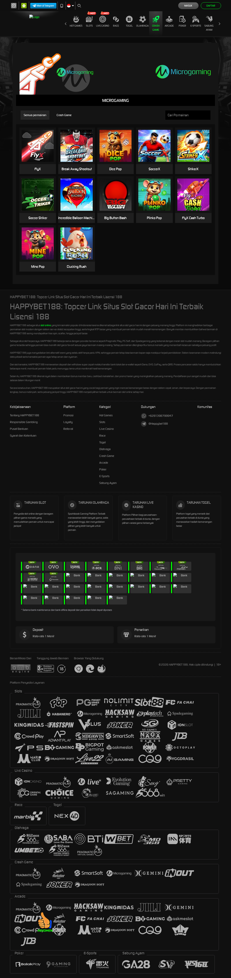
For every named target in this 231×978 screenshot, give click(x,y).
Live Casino (102, 25)
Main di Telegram (45, 5)
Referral (68, 429)
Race (116, 25)
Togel (129, 25)
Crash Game (155, 27)
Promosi (68, 415)
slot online (46, 325)
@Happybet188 (158, 424)
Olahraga (142, 25)
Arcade (169, 25)
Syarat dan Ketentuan (23, 435)
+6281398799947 (160, 416)
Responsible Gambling (24, 422)
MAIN (40, 139)
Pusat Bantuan (19, 429)
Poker (182, 25)
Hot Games (76, 25)
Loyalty (68, 422)
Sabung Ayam (209, 27)
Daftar (210, 5)
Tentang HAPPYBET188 (24, 415)
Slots (89, 25)
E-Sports (195, 25)
